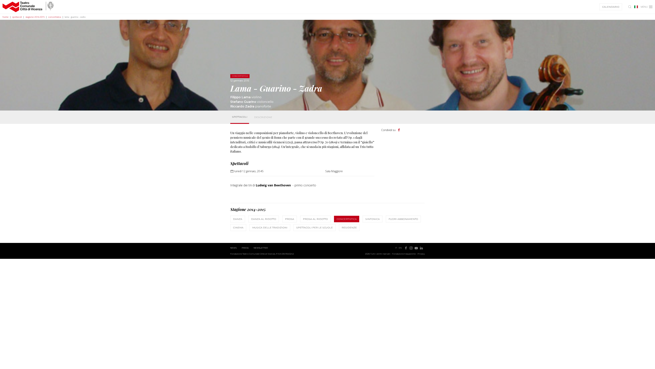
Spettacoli (239, 116)
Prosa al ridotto (315, 219)
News (233, 248)
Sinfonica (372, 219)
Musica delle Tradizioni (269, 227)
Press (245, 248)
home (6, 16)
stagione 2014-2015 (35, 16)
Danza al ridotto (263, 219)
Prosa (289, 219)
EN (400, 248)
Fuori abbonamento (403, 219)
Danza (237, 219)
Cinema (238, 227)
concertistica (54, 16)
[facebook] (399, 130)
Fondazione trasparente (404, 253)
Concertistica (347, 219)
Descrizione (263, 117)
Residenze (349, 227)
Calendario (610, 6)
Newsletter (261, 248)
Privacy (421, 253)
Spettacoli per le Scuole (314, 227)
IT (396, 248)
